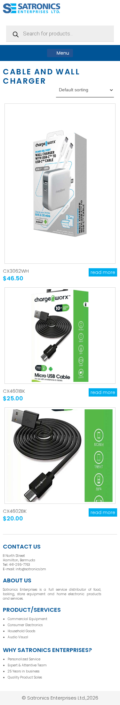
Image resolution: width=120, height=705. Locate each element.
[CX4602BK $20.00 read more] (60, 456)
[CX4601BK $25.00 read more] (60, 335)
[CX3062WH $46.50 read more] (60, 183)
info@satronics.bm (31, 569)
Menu (62, 53)
